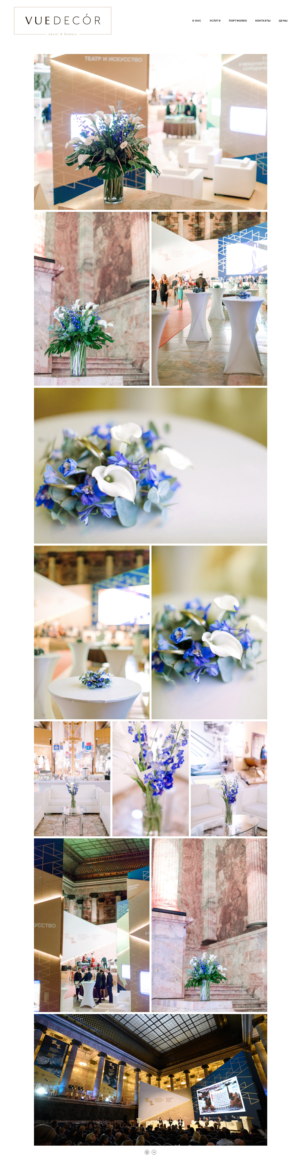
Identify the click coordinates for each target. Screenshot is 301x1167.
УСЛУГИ (215, 20)
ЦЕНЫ (283, 20)
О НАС (196, 20)
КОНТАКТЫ (263, 20)
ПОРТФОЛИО (238, 20)
